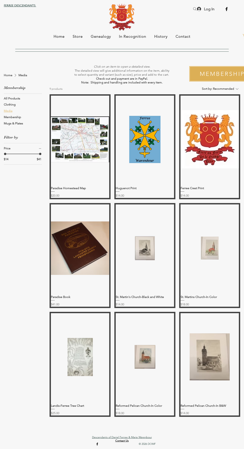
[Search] (195, 9)
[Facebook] (226, 9)
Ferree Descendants (20, 5)
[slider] (5, 154)
